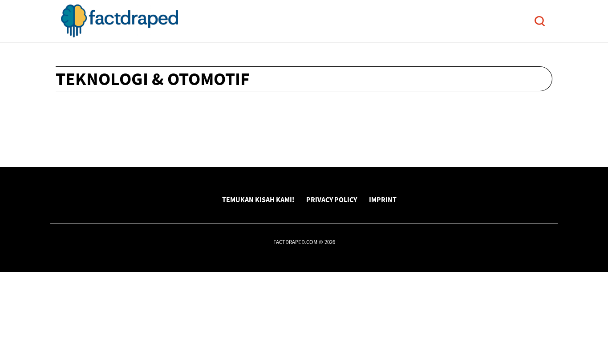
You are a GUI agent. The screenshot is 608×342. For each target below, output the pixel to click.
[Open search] (540, 21)
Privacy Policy (331, 199)
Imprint (383, 199)
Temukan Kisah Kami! (258, 199)
